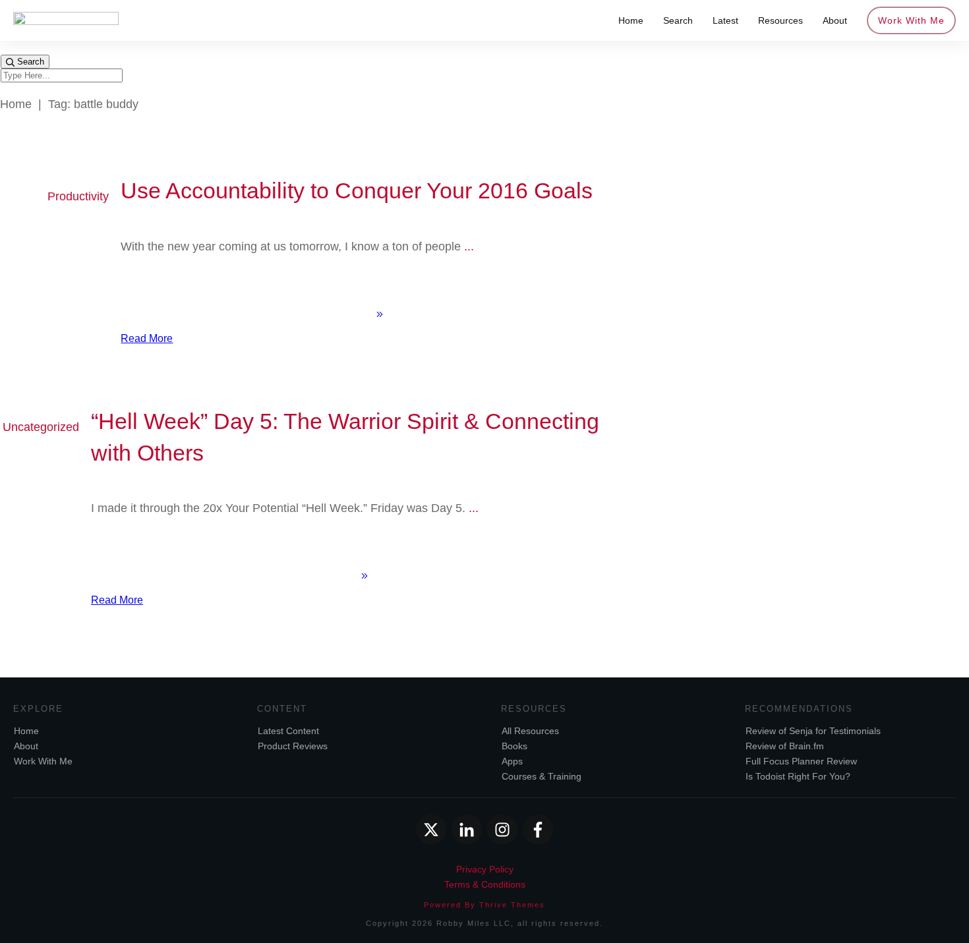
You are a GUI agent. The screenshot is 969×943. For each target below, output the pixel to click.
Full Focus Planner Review (801, 761)
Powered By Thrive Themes (484, 905)
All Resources (530, 731)
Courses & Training (541, 776)
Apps (512, 761)
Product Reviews (293, 746)
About (26, 746)
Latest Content (288, 731)
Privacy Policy (485, 869)
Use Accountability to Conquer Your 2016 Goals (357, 190)
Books (514, 746)
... (469, 246)
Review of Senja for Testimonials (813, 731)
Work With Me (43, 761)
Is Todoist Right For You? (798, 776)
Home (26, 731)
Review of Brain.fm (785, 746)
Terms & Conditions (484, 884)
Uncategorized (41, 427)
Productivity (78, 196)
